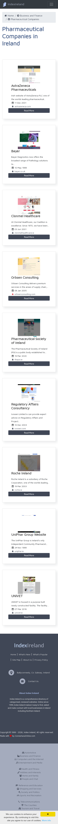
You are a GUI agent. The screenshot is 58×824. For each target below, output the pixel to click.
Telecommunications (30, 801)
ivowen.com (20, 428)
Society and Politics (30, 792)
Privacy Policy (41, 660)
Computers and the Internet (30, 759)
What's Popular (40, 654)
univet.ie (19, 612)
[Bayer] (29, 140)
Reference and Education (30, 785)
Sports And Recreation (30, 795)
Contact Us (33, 681)
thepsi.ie (18, 359)
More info (46, 820)
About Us (27, 660)
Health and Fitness (30, 769)
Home (10, 15)
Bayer (15, 151)
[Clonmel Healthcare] (29, 205)
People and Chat (30, 779)
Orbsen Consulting (25, 277)
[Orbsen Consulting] (29, 266)
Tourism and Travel (30, 808)
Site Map (16, 660)
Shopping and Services (30, 788)
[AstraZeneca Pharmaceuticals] (29, 75)
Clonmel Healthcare (25, 216)
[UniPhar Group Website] (29, 524)
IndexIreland (15, 4)
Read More (29, 110)
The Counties (30, 805)
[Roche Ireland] (29, 462)
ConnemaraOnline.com (25, 736)
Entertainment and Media (30, 762)
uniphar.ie (19, 551)
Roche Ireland (21, 473)
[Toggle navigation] (51, 4)
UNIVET (17, 596)
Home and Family (30, 775)
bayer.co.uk (20, 171)
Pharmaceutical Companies (24, 19)
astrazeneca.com (23, 106)
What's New (24, 654)
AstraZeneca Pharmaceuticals (23, 87)
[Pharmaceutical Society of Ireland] (29, 328)
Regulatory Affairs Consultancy (25, 406)
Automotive (30, 752)
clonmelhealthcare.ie (24, 232)
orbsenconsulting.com (25, 294)
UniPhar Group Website (28, 534)
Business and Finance (30, 15)
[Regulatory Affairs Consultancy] (29, 393)
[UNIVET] (29, 585)
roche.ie (18, 490)
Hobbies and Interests (30, 772)
